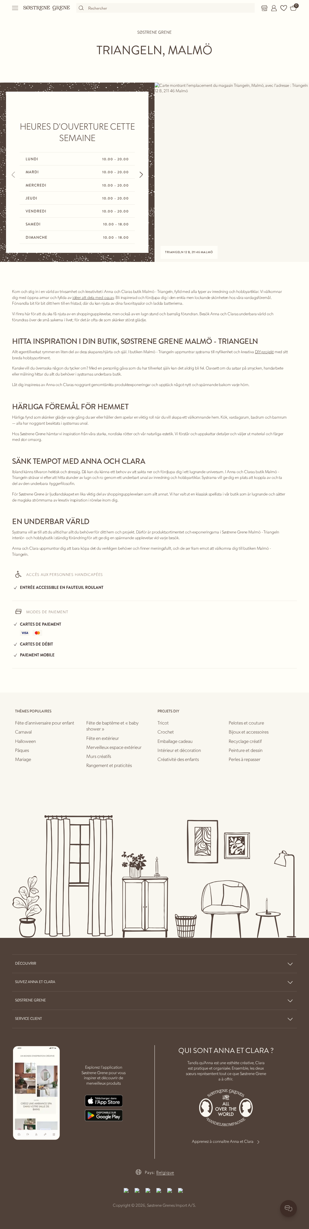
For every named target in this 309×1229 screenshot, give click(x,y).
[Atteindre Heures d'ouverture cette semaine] (13, 174)
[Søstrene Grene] (46, 8)
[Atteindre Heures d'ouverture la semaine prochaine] (140, 174)
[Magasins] (264, 8)
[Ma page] (274, 8)
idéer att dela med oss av (93, 297)
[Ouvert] (15, 8)
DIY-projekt (264, 351)
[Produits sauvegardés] (283, 8)
